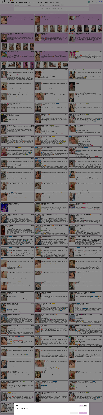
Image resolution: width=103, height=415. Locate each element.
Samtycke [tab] (81, 405)
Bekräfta (83, 412)
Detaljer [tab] (85, 405)
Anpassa (74, 412)
